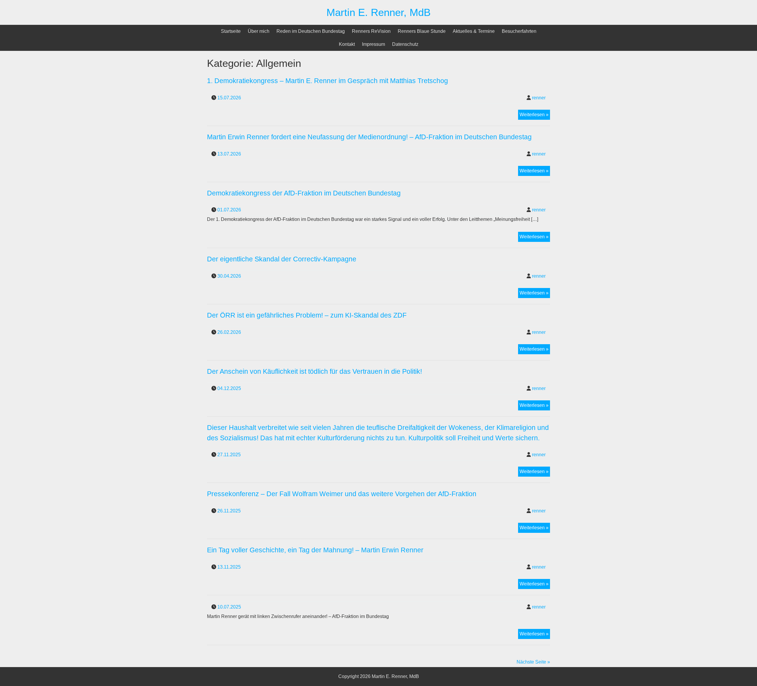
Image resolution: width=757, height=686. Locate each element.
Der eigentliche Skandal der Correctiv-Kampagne (282, 259)
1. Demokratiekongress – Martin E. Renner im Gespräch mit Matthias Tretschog (327, 81)
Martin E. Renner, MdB (378, 12)
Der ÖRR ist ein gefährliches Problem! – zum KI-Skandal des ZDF (307, 315)
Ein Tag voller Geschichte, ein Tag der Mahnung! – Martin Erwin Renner (315, 550)
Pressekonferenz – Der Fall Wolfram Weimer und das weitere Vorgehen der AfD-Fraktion (341, 494)
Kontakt (347, 44)
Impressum (373, 44)
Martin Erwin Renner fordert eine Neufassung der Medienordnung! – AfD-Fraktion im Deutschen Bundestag (369, 137)
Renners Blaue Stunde (422, 31)
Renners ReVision (371, 31)
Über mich (258, 31)
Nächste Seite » (533, 661)
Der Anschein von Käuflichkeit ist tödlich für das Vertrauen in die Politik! (314, 371)
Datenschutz (405, 44)
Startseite (231, 31)
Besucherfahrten (519, 31)
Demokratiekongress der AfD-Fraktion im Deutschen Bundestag (304, 193)
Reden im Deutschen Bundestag (310, 31)
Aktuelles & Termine (474, 31)
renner (539, 97)
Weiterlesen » (535, 116)
